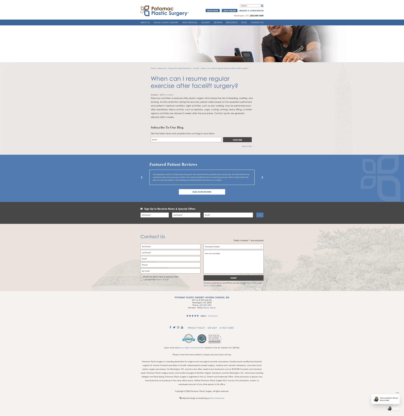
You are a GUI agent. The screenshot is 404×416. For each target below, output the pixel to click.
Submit (233, 281)
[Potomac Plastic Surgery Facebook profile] (170, 331)
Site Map (212, 330)
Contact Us (257, 22)
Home (153, 68)
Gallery (205, 22)
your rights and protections (193, 350)
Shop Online (229, 10)
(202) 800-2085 (205, 308)
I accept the (149, 282)
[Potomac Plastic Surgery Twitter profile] (174, 331)
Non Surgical (190, 22)
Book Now (212, 10)
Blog (244, 22)
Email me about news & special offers (161, 279)
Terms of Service (210, 288)
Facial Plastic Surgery (166, 22)
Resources (232, 22)
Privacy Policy (252, 286)
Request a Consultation (251, 10)
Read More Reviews (202, 195)
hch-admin (168, 95)
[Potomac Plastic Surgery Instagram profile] (178, 331)
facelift (196, 68)
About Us (145, 22)
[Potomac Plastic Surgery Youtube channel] (182, 331)
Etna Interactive (217, 401)
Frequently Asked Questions (179, 68)
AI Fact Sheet (226, 330)
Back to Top (246, 146)
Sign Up (260, 217)
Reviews (218, 22)
